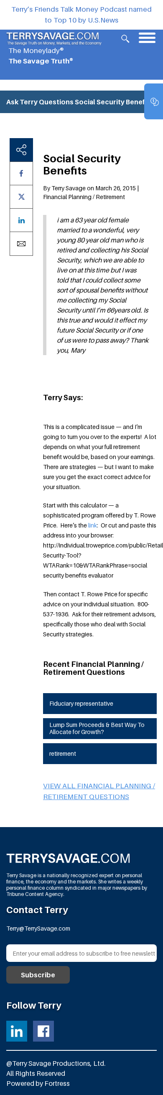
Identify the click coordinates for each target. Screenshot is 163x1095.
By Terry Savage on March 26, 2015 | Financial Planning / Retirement (91, 192)
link (92, 525)
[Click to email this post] (21, 243)
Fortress (57, 1083)
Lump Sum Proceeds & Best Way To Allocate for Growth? (97, 728)
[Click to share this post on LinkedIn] (21, 220)
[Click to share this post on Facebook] (21, 173)
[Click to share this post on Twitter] (21, 196)
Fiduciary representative (81, 703)
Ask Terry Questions (40, 102)
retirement (62, 753)
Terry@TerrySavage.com (38, 928)
